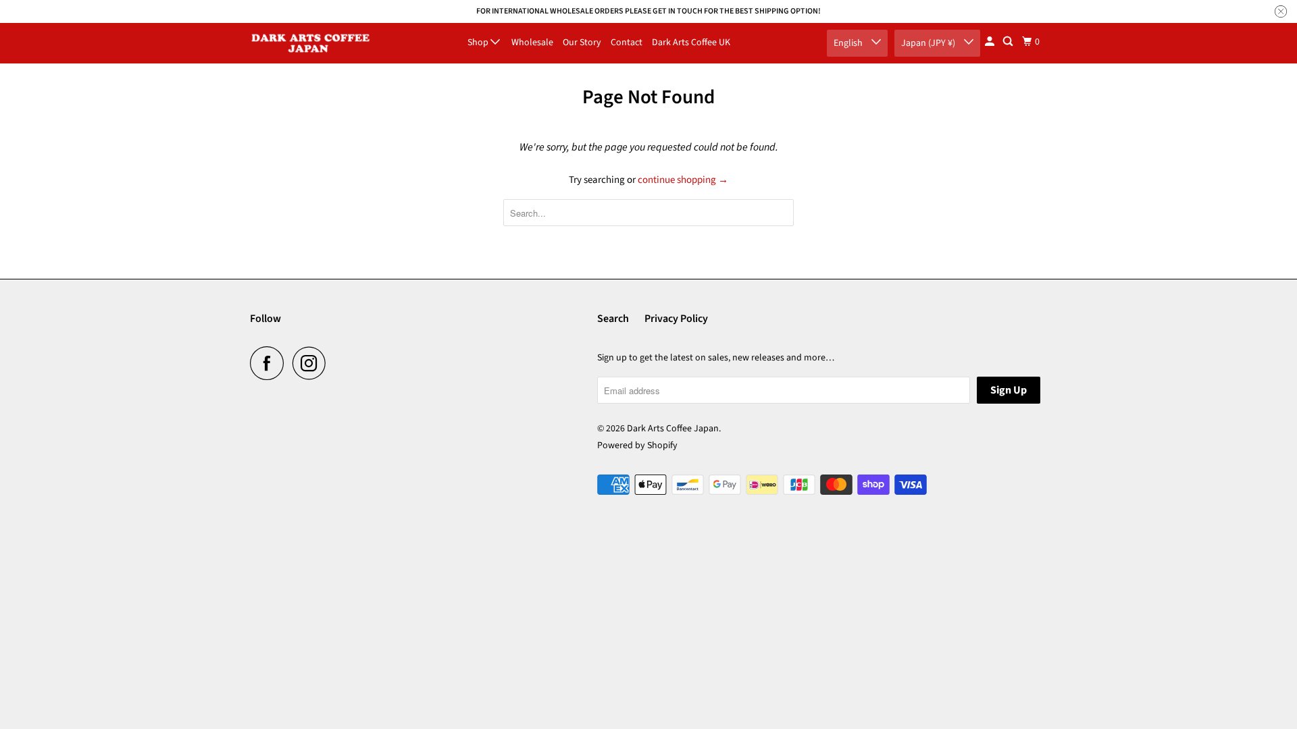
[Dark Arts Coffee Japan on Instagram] (313, 363)
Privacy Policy (676, 318)
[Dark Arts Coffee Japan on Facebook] (270, 363)
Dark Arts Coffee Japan (673, 428)
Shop (478, 42)
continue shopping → (683, 180)
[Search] (1008, 42)
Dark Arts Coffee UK (691, 42)
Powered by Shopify (637, 445)
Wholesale (532, 42)
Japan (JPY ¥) (929, 43)
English (849, 43)
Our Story (582, 42)
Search (613, 318)
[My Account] (990, 42)
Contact (626, 42)
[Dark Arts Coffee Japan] (311, 43)
